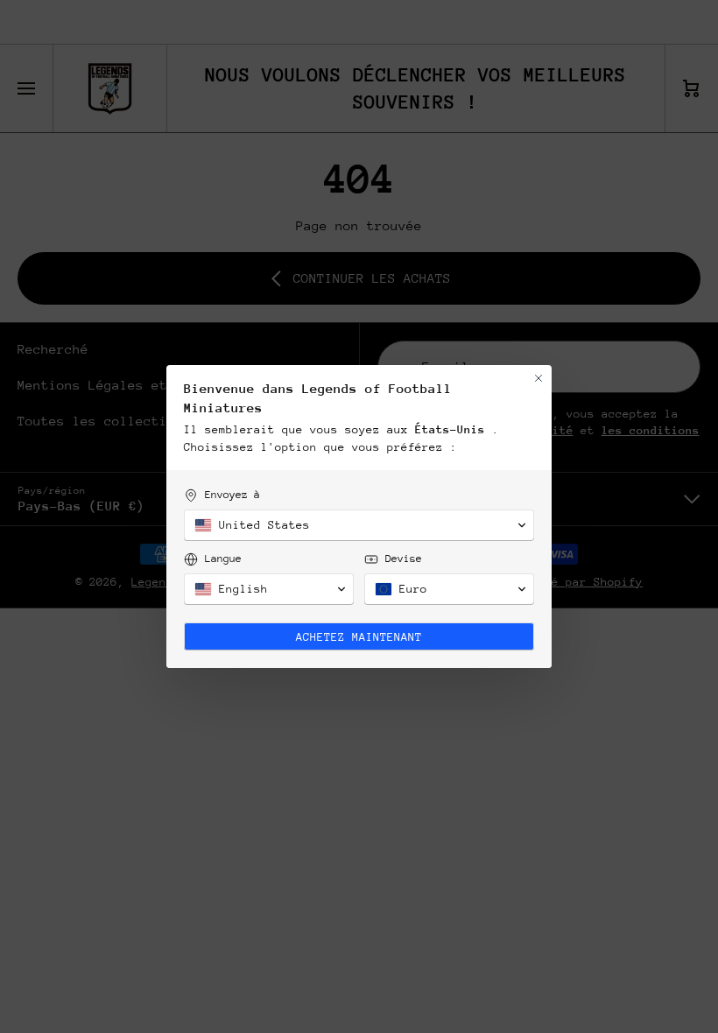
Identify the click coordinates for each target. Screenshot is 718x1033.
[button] (359, 525)
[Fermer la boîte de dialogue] (538, 378)
